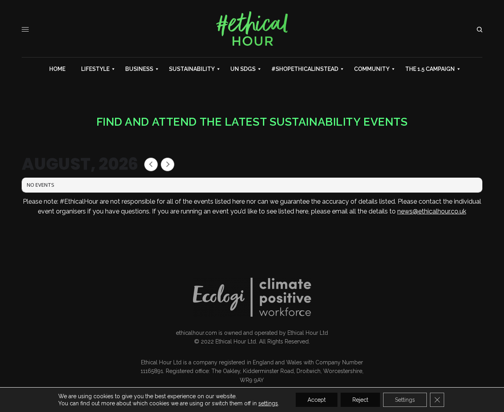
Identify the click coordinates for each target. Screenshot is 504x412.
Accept (317, 400)
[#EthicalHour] (252, 29)
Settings (405, 400)
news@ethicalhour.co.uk (431, 211)
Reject (360, 400)
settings (268, 403)
